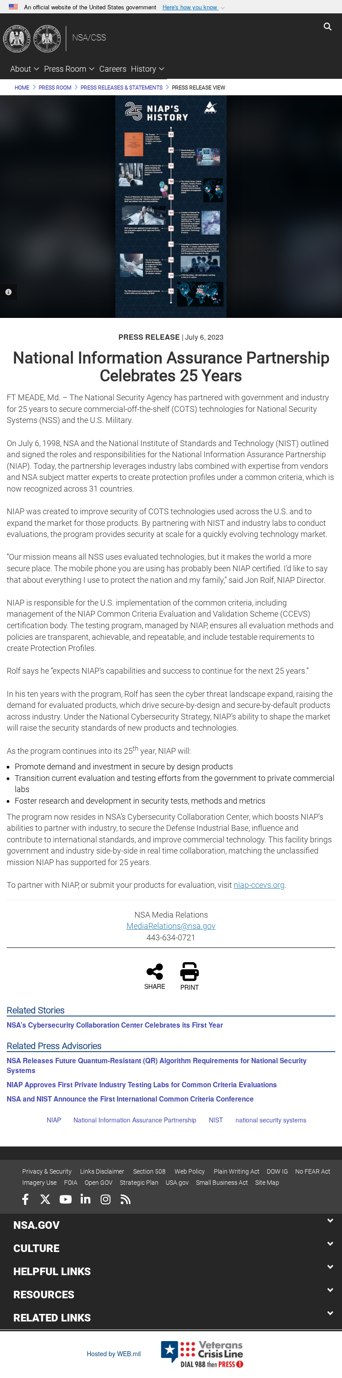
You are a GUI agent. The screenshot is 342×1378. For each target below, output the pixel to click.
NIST (216, 1119)
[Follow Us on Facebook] (25, 1200)
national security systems (271, 1119)
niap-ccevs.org (259, 885)
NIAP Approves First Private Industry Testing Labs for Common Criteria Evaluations (142, 1084)
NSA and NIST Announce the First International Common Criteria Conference (130, 1099)
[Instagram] (105, 1200)
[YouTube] (65, 1200)
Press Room (65, 68)
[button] (195, 7)
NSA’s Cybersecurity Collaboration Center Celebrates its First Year (115, 1025)
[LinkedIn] (85, 1200)
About (20, 68)
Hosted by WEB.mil (114, 1353)
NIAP (54, 1119)
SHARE (154, 986)
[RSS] (125, 1200)
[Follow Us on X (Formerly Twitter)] (45, 1200)
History (143, 68)
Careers (112, 68)
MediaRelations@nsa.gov (171, 926)
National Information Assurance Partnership (134, 1119)
